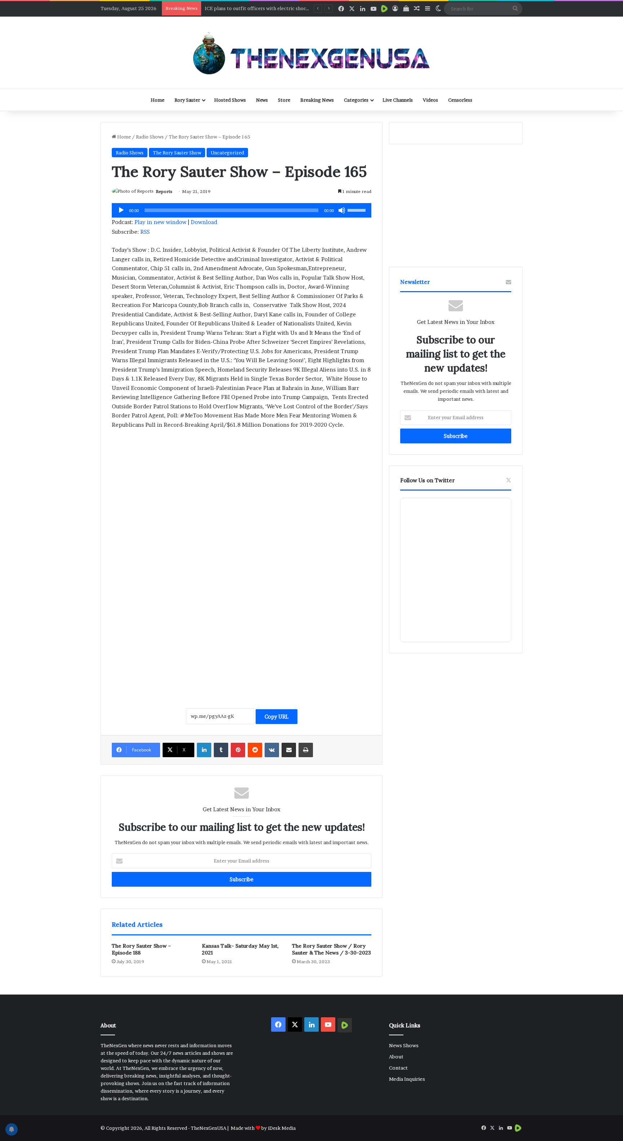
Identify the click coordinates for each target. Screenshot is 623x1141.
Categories (356, 100)
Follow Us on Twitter (427, 480)
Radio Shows (150, 137)
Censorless (460, 100)
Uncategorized (227, 152)
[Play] (121, 210)
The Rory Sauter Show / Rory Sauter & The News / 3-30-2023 (331, 949)
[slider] (358, 209)
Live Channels (398, 100)
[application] (241, 210)
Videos (430, 100)
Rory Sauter (187, 100)
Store (284, 100)
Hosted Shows (230, 100)
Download (204, 222)
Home (157, 100)
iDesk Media (282, 1128)
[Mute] (341, 210)
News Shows (404, 1045)
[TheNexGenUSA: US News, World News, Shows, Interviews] (311, 52)
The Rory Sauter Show (177, 152)
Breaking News (317, 100)
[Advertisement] (241, 488)
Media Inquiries (407, 1079)
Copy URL (276, 717)
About (396, 1056)
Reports (164, 191)
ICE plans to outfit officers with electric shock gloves (264, 8)
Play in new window (160, 222)
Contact (398, 1068)
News (262, 100)
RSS (145, 231)
